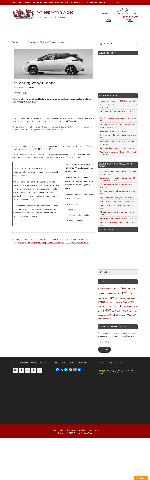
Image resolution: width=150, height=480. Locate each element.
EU (121, 293)
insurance (118, 302)
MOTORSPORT (130, 17)
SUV (113, 310)
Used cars (105, 315)
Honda (123, 298)
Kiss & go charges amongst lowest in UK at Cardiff (118, 152)
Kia (125, 302)
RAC (120, 306)
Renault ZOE (75, 243)
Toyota (125, 310)
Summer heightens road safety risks (113, 148)
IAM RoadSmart (110, 302)
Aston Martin (107, 289)
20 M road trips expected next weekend (114, 191)
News (59, 240)
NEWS (105, 13)
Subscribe (104, 350)
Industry (53, 240)
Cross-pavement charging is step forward (115, 135)
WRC (111, 319)
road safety (133, 306)
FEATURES (130, 13)
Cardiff (133, 289)
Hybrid (128, 298)
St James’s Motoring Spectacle (111, 202)
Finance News (43, 240)
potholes (115, 306)
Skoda (100, 311)
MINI (132, 302)
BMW (123, 288)
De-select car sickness (108, 131)
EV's (62, 243)
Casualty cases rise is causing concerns (114, 118)
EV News (25, 240)
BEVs (118, 288)
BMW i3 (21, 243)
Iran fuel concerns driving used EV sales (114, 222)
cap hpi (48, 118)
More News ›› (106, 272)
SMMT (107, 310)
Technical (76, 240)
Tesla (118, 311)
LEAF (68, 243)
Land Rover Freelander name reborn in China (116, 185)
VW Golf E (85, 243)
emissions (116, 293)
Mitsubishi (101, 306)
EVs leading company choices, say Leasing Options (118, 142)
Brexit (128, 288)
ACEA (100, 288)
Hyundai (102, 302)
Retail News (67, 240)
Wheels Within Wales (43, 14)
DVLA (100, 293)
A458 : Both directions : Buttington (110, 370)
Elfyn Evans (107, 293)
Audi (114, 288)
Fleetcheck (105, 298)
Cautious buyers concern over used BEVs (115, 205)
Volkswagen (122, 315)
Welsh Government (103, 318)
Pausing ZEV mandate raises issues (113, 218)
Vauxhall (113, 315)
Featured (33, 240)
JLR (122, 302)
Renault (127, 306)
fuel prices (118, 298)
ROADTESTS (116, 13)
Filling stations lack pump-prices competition (116, 212)
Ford (112, 297)
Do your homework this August (111, 198)
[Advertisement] (75, 31)
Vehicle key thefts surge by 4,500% (112, 101)
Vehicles (84, 240)
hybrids (133, 298)
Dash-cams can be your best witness (113, 111)
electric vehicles (53, 243)
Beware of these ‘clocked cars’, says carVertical (117, 105)
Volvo (129, 315)
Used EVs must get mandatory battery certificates (118, 171)
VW (135, 314)
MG (129, 302)
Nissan (108, 306)
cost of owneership (38, 243)
